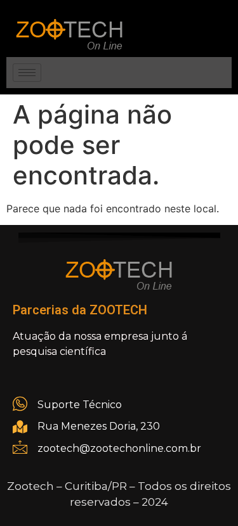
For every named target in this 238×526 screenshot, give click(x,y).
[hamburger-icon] (27, 72)
